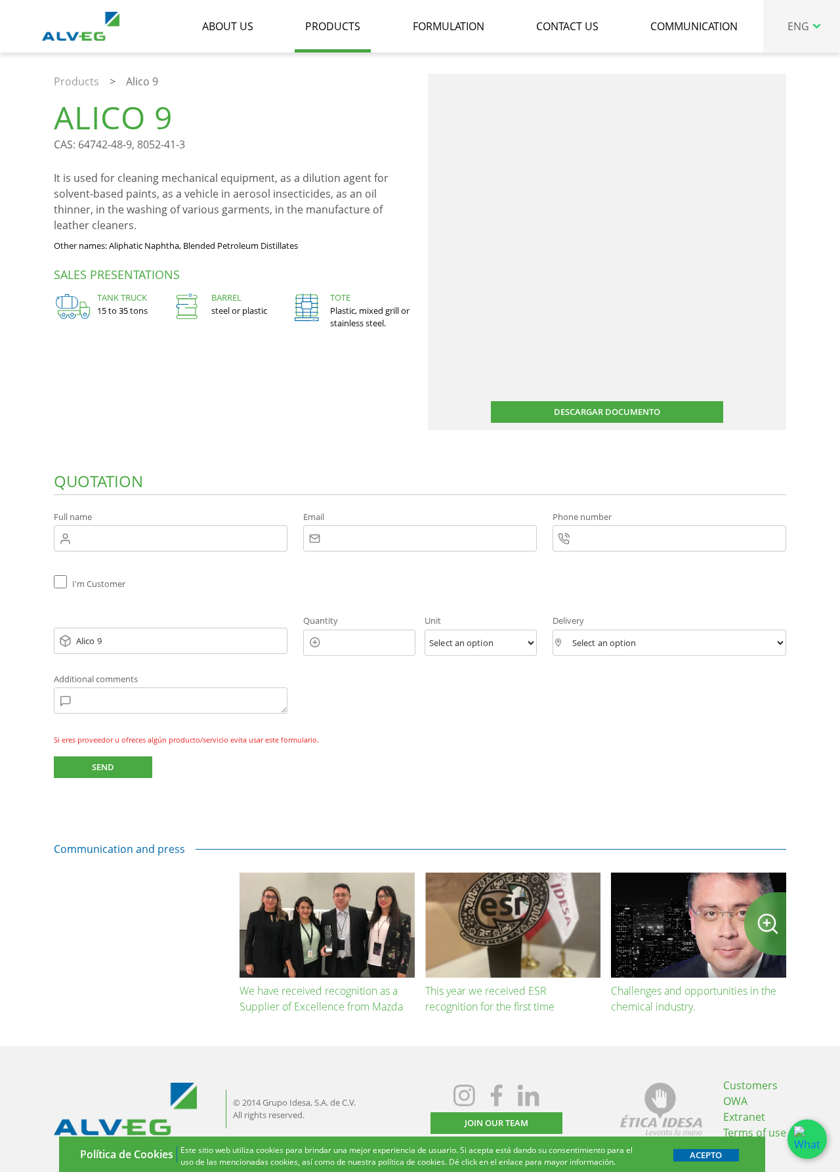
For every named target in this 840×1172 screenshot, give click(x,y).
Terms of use (754, 1132)
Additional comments (96, 679)
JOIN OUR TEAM (496, 1123)
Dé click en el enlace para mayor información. (532, 1161)
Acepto (706, 1155)
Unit (433, 620)
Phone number (582, 517)
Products (76, 81)
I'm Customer (98, 584)
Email (313, 517)
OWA (735, 1101)
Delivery (568, 620)
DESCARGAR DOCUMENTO (607, 412)
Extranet (744, 1117)
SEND (103, 767)
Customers (750, 1085)
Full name (73, 517)
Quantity (320, 620)
